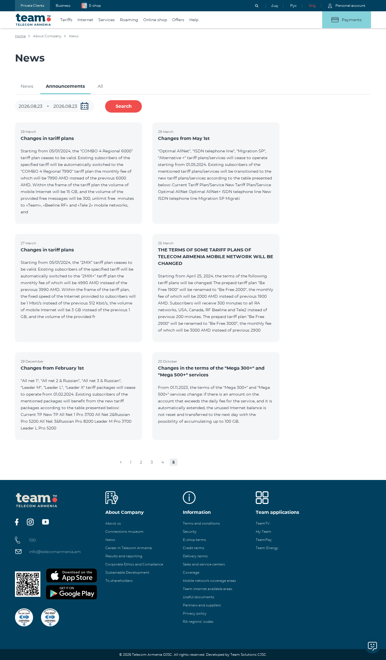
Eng (312, 5)
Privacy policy (195, 613)
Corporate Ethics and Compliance (134, 564)
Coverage (191, 572)
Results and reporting (123, 556)
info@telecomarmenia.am (55, 551)
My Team (263, 531)
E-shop (95, 5)
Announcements (65, 86)
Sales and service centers (204, 564)
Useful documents (198, 597)
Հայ (274, 5)
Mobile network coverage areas (209, 580)
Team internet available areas (207, 589)
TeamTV (263, 523)
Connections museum (124, 531)
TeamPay (264, 540)
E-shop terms (194, 540)
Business (63, 5)
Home (20, 36)
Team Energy (267, 548)
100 (32, 540)
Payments (352, 19)
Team (33, 19)
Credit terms (193, 548)
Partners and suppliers (202, 605)
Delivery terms (195, 556)
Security (190, 531)
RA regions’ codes (198, 621)
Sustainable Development (127, 572)
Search (124, 106)
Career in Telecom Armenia (128, 548)
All (100, 86)
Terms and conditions (201, 523)
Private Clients (32, 5)
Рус (293, 5)
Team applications (277, 512)
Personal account (350, 5)
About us (113, 523)
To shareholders (119, 580)
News (27, 86)
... (84, 105)
